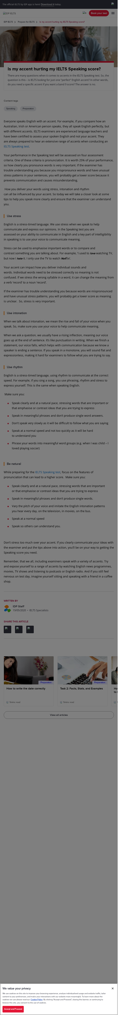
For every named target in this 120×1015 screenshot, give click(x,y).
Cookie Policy (36, 999)
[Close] (112, 988)
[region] (59, 999)
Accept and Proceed (13, 1009)
